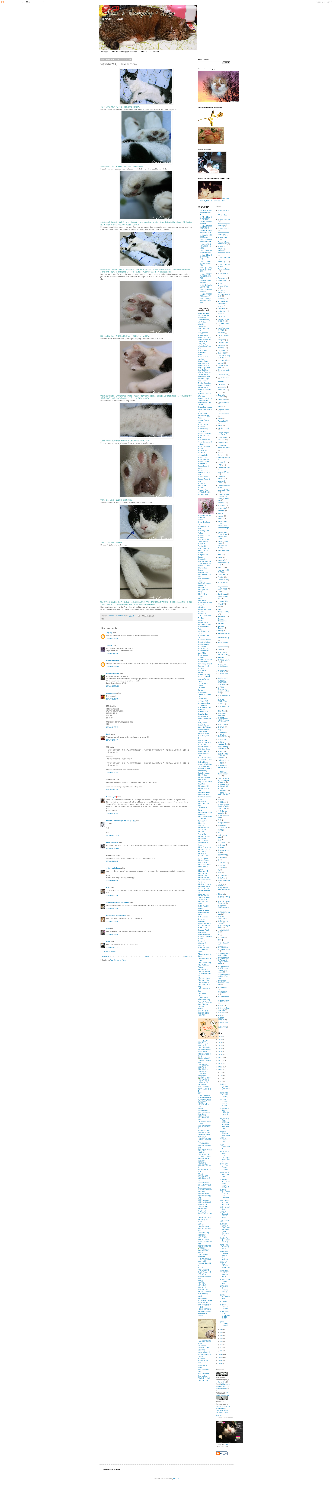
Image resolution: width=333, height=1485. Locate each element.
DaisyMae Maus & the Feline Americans (204, 518)
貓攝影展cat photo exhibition (223, 906)
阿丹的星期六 (222, 987)
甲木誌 (200, 1281)
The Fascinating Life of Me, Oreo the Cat (205, 974)
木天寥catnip (222, 823)
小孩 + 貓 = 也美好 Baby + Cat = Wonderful (223, 780)
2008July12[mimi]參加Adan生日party (206, 257)
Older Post (188, 956)
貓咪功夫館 (202, 1067)
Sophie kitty (202, 1211)
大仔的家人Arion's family (222, 736)
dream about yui (204, 1352)
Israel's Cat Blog (204, 675)
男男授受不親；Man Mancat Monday (224, 1167)
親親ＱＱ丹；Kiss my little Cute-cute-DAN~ (225, 1265)
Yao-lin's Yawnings (205, 1002)
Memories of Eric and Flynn (116, 916)
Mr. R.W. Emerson (204, 1292)
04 (221, 1342)
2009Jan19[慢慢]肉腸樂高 (206, 290)
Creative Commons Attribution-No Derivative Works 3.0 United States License (223, 1410)
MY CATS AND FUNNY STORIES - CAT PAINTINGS (204, 897)
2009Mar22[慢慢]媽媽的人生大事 (206, 295)
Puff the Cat (202, 932)
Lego (220, 465)
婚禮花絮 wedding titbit (222, 743)
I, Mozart (201, 668)
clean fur (221, 382)
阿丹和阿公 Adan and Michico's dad (224, 976)
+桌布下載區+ (223, 215)
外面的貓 (221, 727)
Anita (108, 941)
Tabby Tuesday (223, 612)
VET (219, 649)
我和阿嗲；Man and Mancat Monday (224, 1102)
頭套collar (221, 1013)
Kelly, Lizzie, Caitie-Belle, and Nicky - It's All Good (204, 725)
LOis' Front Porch (204, 793)
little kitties (221, 503)
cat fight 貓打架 (223, 335)
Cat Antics (201, 427)
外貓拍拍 (201, 1350)
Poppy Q (201, 921)
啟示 (219, 820)
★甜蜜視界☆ (203, 1071)
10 (221, 1079)
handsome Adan (224, 448)
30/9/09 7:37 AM (112, 934)
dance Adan (222, 390)
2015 (220, 1052)
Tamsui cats (222, 616)
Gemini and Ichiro (112, 661)
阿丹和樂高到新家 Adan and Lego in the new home (223, 961)
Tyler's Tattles (203, 998)
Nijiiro (226, 1444)
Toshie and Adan (224, 633)
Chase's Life (202, 451)
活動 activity (222, 842)
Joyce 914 (221, 455)
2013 (220, 1058)
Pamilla (220, 577)
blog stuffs (221, 308)
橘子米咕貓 (202, 1285)
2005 (220, 1364)
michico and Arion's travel (222, 533)
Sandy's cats (222, 594)
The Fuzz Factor (204, 982)
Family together (223, 402)
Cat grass (221, 340)
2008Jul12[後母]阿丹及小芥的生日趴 (205, 263)
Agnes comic (222, 278)
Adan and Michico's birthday (221, 248)
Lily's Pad (201, 784)
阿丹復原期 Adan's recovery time (223, 983)
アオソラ (109, 633)
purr (219, 591)
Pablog (200, 908)
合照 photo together (222, 714)
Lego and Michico (221, 477)
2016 (220, 1049)
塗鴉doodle (222, 724)
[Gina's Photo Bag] (208, 1039)
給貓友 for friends (224, 880)
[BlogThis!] (145, 616)
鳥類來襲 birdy (223, 1022)
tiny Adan (221, 623)
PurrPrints (201, 1257)
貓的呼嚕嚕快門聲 (204, 1246)
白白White (221, 878)
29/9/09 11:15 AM (112, 699)
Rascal (200, 939)
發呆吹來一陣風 (203, 1193)
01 (221, 1351)
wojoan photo (223, 655)
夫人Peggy (222, 740)
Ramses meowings (205, 936)
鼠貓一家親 (202, 1045)
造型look (221, 937)
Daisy (108, 887)
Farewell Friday (223, 409)
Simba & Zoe (202, 943)
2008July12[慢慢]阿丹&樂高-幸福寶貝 (206, 276)
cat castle (221, 333)
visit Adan (221, 652)
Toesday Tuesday (221, 627)
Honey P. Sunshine (205, 659)
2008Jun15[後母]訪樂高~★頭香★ (206, 240)
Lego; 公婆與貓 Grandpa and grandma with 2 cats (223, 497)
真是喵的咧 (202, 1235)
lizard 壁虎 (221, 505)
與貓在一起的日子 (204, 1011)
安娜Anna (221, 751)
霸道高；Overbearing (225, 1147)
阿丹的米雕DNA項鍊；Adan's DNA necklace (225, 1255)
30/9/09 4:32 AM (112, 896)
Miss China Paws (204, 864)
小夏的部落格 (203, 1207)
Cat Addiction (203, 424)
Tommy (220, 631)
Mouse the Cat (203, 878)
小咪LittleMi (222, 760)
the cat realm (202, 969)
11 (221, 1076)
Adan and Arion (223, 228)
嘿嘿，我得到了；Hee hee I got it (224, 1202)
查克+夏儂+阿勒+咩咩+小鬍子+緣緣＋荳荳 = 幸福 (204, 1049)
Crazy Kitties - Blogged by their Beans (203, 466)
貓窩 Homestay (203, 1200)
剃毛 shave (222, 711)
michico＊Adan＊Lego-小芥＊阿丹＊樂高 (121, 821)
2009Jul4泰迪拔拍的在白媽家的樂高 (205, 300)
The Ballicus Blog (204, 963)
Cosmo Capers (203, 461)
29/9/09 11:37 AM (112, 727)
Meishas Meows (204, 836)
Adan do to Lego (224, 257)
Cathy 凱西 (222, 353)
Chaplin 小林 (222, 360)
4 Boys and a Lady (113, 868)
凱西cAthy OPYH (224, 695)
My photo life (202, 1209)
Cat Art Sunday (223, 324)
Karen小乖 (221, 462)
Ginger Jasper (203, 622)
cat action (221, 316)
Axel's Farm (202, 350)
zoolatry (221, 657)
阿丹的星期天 (222, 992)
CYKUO (201, 1268)
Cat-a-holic (202, 431)
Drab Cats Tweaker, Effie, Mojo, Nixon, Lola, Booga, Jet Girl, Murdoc (204, 548)
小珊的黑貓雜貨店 (204, 1259)
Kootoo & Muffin (204, 751)
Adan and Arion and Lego (223, 234)
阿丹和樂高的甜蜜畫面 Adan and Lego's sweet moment (224, 969)
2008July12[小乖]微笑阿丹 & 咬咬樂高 (206, 269)
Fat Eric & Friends (204, 583)
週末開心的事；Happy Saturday (225, 1240)
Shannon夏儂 (223, 601)
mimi (219, 555)
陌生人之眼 (202, 1287)
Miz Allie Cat (202, 873)
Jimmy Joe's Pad (204, 703)
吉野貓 (200, 1316)
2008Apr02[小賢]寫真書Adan (206, 236)
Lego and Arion (223, 472)
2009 (220, 1070)
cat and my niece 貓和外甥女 (224, 320)
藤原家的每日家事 (204, 1305)
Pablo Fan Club (203, 906)
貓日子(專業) (202, 1237)
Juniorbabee (202, 705)
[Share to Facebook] (150, 616)
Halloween (222, 445)
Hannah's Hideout (204, 640)
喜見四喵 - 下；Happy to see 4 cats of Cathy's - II (225, 1183)
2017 (220, 1046)
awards (220, 306)
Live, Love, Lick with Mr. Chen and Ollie (204, 788)
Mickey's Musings (113, 674)
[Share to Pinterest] (153, 616)
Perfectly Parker (204, 910)
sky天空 (220, 604)
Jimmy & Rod (203, 701)
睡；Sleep (223, 1302)
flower (220, 426)
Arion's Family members (223, 302)
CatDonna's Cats (204, 440)
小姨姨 (220, 763)
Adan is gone (222, 262)
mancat (220, 516)
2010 (220, 1067)
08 (221, 1329)
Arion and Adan (223, 286)
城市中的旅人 (203, 1084)
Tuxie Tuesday (223, 642)
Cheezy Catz (202, 455)
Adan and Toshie (224, 253)
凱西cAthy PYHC (224, 706)
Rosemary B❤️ (112, 797)
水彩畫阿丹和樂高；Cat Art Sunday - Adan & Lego (225, 1112)
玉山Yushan (222, 863)
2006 (220, 1361)
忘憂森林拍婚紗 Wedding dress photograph (223, 806)
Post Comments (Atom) (118, 960)
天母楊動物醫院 (203, 1143)
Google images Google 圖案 (223, 433)
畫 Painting (222, 875)
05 (221, 1339)
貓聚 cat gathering (221, 917)
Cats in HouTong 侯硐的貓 (224, 356)
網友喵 (220, 885)
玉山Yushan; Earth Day (222, 866)
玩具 (219, 873)
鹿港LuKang (222, 1027)
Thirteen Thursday (221, 620)
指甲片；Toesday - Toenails (224, 1324)
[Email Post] (138, 616)
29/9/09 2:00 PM (112, 740)
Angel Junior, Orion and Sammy (118, 903)
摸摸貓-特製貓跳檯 (204, 1309)
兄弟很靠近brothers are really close (222, 683)
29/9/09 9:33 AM (112, 639)
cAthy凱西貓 (202, 1076)
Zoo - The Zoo (203, 1004)
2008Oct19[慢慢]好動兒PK (205, 281)
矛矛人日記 (202, 1274)
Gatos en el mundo (205, 603)
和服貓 (200, 1307)
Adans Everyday (204, 320)
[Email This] (143, 616)
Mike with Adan (223, 550)
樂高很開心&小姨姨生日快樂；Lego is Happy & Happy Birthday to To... (225, 1229)
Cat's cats (201, 1358)
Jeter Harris (202, 699)
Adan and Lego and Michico (223, 243)
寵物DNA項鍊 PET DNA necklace (223, 756)
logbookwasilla (203, 1374)
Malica (220, 513)
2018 (220, 1043)
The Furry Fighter (204, 978)
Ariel (108, 928)
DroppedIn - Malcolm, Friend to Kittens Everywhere (204, 561)
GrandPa (221, 440)
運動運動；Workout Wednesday (224, 1087)
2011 (220, 1064)
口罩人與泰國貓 (203, 1087)
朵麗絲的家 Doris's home (222, 826)
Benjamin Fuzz (203, 366)
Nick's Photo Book (204, 1272)
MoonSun (221, 567)
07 (221, 1332)
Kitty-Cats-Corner (204, 749)
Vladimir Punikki (204, 1378)
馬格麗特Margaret (221, 1019)
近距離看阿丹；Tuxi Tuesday (224, 1095)
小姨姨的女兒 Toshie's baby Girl (223, 774)
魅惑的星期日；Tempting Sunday (224, 1289)
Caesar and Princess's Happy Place (204, 416)
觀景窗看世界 (203, 1289)
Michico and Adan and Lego (223, 527)
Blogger (176, 1479)
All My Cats (202, 322)
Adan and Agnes (224, 219)
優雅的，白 (202, 1009)
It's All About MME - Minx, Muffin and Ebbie (205, 679)
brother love (222, 311)
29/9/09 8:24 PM (112, 814)
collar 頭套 (221, 384)
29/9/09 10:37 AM (112, 667)
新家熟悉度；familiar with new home (224, 1273)
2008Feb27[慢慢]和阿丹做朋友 (206, 227)
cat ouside (221, 345)
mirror (220, 557)
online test (221, 574)
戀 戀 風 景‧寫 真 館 (205, 1189)
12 (221, 1073)
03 (221, 1345)
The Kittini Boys (203, 1380)
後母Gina (221, 802)
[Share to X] (148, 616)
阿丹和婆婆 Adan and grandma (224, 954)
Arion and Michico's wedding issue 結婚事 (224, 293)
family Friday (222, 399)
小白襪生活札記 (203, 1065)
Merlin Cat (202, 838)
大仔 (219, 730)
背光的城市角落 (203, 1226)
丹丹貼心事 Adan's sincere (223, 665)
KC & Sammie (203, 716)
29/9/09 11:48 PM (112, 848)
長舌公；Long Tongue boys (225, 1281)
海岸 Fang (221, 845)
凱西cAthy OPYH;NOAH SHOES (222, 702)
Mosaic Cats (202, 875)
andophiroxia (111, 693)
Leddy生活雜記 (203, 1250)
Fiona (220, 418)
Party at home (223, 580)
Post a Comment (109, 952)
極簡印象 (201, 1283)
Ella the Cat (202, 568)
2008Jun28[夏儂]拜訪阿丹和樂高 (206, 251)
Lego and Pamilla (221, 482)
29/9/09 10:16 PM (112, 835)
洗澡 (219, 840)
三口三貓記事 (203, 1041)
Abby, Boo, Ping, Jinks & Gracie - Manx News (204, 315)
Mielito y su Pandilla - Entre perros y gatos (203, 856)
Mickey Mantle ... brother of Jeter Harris (204, 843)
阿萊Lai (220, 1005)
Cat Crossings (203, 429)
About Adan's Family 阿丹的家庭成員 (124, 52)
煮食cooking (222, 855)
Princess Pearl (203, 930)
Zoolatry (201, 1006)
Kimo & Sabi (202, 740)
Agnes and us (223, 273)
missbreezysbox (112, 842)
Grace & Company (204, 624)
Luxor (200, 810)
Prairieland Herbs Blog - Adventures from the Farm (204, 926)
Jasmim (109, 646)
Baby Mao (202, 352)
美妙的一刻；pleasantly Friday (224, 1247)
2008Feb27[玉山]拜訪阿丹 (206, 222)
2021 (220, 1036)
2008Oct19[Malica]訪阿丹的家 (206, 286)
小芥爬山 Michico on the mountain (224, 794)
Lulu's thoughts (203, 803)
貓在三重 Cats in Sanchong (224, 902)
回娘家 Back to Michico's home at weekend (223, 720)
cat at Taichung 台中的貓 (223, 329)
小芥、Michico (221, 1382)
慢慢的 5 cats (203, 1043)
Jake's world (202, 692)
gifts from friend (223, 428)
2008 (220, 1355)
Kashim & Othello (204, 707)
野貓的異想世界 (203, 1159)
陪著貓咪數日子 (203, 1013)
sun (219, 609)
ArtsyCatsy (202, 344)
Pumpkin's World (204, 934)
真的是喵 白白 (203, 1069)
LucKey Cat (202, 801)
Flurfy (200, 598)
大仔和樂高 (222, 732)
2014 (220, 1055)
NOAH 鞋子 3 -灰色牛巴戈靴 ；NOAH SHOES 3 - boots (225, 1315)
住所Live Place (223, 674)
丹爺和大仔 (222, 671)
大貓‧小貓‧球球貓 (204, 1113)
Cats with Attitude (204, 1130)
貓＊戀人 (201, 1108)
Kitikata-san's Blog (204, 747)
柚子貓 (220, 830)
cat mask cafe (223, 342)
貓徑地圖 (201, 1191)
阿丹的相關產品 (223, 996)
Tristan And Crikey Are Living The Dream (204, 1220)
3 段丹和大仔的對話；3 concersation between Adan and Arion (225, 1123)
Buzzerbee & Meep (205, 407)
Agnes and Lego (224, 269)
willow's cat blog (204, 1000)
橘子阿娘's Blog (203, 1104)
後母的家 (201, 1015)
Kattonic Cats (203, 712)
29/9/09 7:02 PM (112, 790)
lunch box (221, 511)
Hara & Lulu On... (204, 642)
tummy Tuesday (223, 638)
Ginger (200, 620)
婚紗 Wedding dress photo (223, 748)
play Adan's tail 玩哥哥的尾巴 (223, 588)
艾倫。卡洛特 (203, 1255)
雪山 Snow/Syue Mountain (224, 1009)
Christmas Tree (223, 377)
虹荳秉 (200, 1252)
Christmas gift (223, 375)
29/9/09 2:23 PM (112, 773)
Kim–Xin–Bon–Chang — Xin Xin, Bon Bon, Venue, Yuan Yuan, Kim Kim (204, 733)
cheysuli (221, 363)
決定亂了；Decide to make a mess (224, 1215)
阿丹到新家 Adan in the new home (224, 948)
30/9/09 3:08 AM (112, 880)
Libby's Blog (202, 775)
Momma (221, 560)
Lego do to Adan (224, 490)
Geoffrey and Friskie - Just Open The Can (204, 616)
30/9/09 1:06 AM (112, 861)
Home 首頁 (104, 52)
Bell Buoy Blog (203, 363)
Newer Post (105, 956)
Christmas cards (223, 370)
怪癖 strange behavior (222, 812)
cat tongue (221, 348)
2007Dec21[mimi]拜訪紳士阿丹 (206, 218)
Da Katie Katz (203, 494)
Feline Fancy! (203, 587)
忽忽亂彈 (201, 1161)
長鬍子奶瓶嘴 (203, 1110)
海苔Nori (221, 848)
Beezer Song (203, 361)
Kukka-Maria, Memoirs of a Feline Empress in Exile (205, 764)
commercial (222, 387)
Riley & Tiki (202, 941)
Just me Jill (202, 1261)
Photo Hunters (223, 582)
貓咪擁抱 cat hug (224, 897)
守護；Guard (224, 1221)
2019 (220, 1039)
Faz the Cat (202, 585)
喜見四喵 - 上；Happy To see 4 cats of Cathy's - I (225, 1193)
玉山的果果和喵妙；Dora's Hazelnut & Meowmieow (225, 1156)
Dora (220, 392)
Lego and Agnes (224, 467)
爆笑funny (221, 857)
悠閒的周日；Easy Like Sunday (224, 1174)
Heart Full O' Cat (204, 649)
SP (219, 606)
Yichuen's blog (203, 1233)
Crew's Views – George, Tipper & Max (204, 472)
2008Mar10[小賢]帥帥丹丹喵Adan (206, 231)
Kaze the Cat (202, 714)
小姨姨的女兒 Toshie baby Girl (223, 766)
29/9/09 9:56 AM (112, 654)
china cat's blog (203, 459)
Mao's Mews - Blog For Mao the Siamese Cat (205, 819)
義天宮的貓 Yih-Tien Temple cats (224, 888)
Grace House (222, 437)
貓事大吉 (201, 1224)
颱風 (219, 1015)
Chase (200, 448)
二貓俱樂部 (202, 1073)
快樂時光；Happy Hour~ (224, 1140)
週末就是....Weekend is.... (225, 1297)
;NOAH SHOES (223, 210)
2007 (220, 1358)
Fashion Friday (223, 414)
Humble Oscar (203, 662)
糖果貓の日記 (203, 1176)
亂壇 (199, 1093)
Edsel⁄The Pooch (204, 566)
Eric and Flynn (203, 572)
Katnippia (201, 710)
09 (221, 1082)
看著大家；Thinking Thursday (224, 1306)
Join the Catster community (225, 1417)
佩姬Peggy (222, 678)
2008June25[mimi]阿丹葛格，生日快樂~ (205, 246)
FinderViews (202, 1298)
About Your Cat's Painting (150, 51)
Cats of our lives (204, 446)
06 (221, 1336)
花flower (221, 894)
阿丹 (219, 940)
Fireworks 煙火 (223, 421)
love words (109, 619)
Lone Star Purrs (203, 795)
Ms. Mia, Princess (204, 884)
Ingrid (108, 734)
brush (220, 314)
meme (220, 519)
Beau (200, 355)
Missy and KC (203, 871)
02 (221, 1348)
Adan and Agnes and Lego (224, 225)
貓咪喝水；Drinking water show (225, 1133)
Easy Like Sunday (221, 396)
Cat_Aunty (221, 350)
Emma (200, 570)
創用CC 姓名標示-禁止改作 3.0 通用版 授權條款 (223, 1386)
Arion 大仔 (221, 299)
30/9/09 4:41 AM (112, 909)
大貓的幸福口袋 (203, 1183)
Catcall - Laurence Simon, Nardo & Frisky (204, 435)
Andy (220, 283)
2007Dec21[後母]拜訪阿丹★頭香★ (206, 212)
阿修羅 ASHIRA (223, 1001)
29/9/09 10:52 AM (112, 686)
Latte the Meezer (204, 773)
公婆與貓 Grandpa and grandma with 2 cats (223, 690)
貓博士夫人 (202, 1137)
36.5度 (200, 1174)
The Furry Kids (203, 980)
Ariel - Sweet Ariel (204, 337)
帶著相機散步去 (203, 1270)
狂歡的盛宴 (202, 1115)
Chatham (201, 453)
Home (147, 956)
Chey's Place (203, 457)
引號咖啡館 (202, 1163)
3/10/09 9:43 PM (112, 947)
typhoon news (223, 647)
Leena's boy (202, 1376)
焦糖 (199, 1106)
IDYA (220, 452)
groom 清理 (222, 442)
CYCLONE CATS (204, 492)
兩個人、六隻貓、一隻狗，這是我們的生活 (205, 1241)
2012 (220, 1061)
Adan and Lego (223, 237)
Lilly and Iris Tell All (205, 782)
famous (220, 407)
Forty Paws (202, 601)
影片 (219, 799)
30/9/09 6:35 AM (112, 921)
